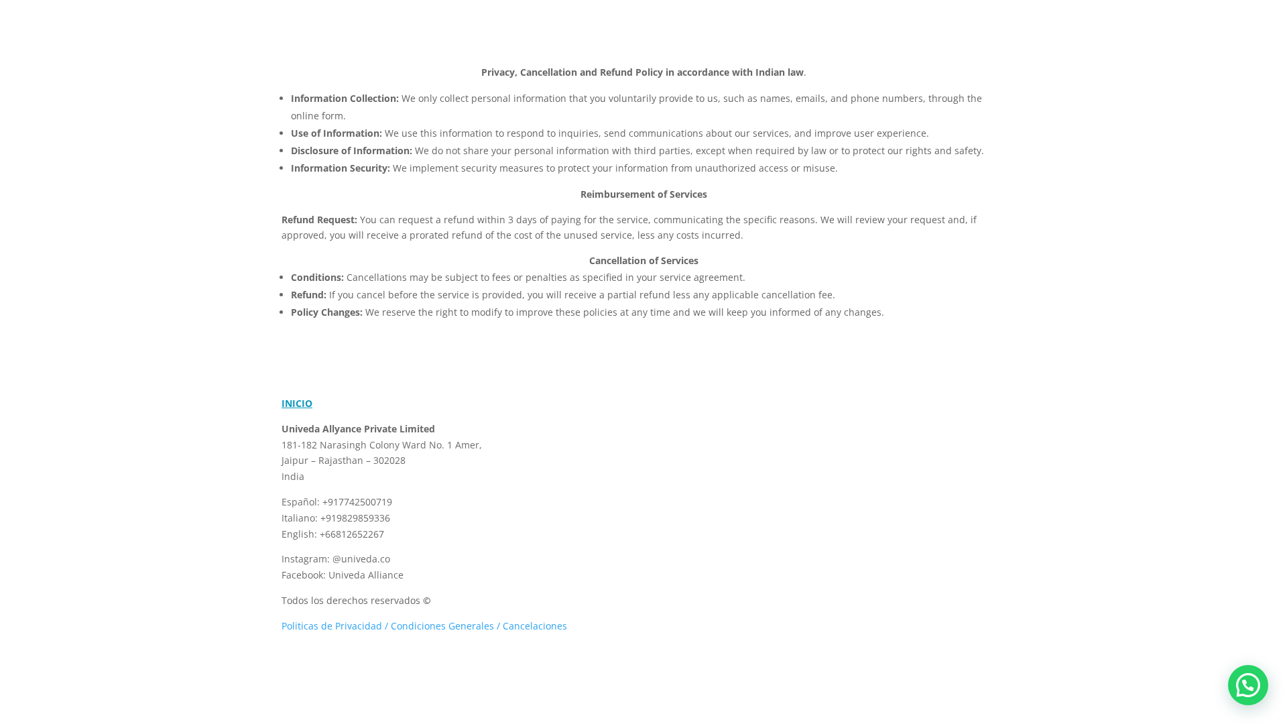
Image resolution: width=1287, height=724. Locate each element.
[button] (1248, 685)
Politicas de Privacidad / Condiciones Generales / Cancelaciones (427, 625)
